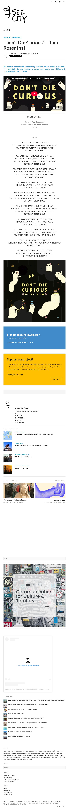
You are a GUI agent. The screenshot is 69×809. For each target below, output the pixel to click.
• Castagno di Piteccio (10, 775)
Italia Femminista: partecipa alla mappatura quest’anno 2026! (26, 727)
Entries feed (7, 790)
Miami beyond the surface (15, 713)
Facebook (19, 417)
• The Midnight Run (9, 781)
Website (19, 413)
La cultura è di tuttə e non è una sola (19, 736)
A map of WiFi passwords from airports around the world (34, 434)
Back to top (61, 806)
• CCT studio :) (8, 777)
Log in (5, 788)
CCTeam (14, 53)
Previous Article (11, 480)
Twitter (19, 415)
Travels (22, 431)
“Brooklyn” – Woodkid (22, 468)
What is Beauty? (59, 500)
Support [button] (56, 379)
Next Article (59, 480)
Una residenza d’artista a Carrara (15, 500)
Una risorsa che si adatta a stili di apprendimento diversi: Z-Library (27, 722)
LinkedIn (19, 420)
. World (7, 37)
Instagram (20, 422)
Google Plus (21, 418)
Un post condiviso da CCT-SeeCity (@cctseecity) (19, 689)
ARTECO (6, 502)
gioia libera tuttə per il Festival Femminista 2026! (22, 709)
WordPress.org (8, 794)
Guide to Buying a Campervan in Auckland (20, 731)
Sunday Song (16, 37)
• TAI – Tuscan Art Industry (11, 779)
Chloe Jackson (42, 124)
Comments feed (8, 792)
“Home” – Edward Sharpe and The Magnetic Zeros (31, 445)
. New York (18, 454)
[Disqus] (34, 531)
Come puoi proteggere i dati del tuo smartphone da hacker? (26, 718)
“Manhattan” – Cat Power (23, 457)
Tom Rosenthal (38, 122)
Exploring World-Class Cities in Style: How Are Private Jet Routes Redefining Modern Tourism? (36, 700)
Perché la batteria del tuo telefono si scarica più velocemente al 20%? (28, 704)
